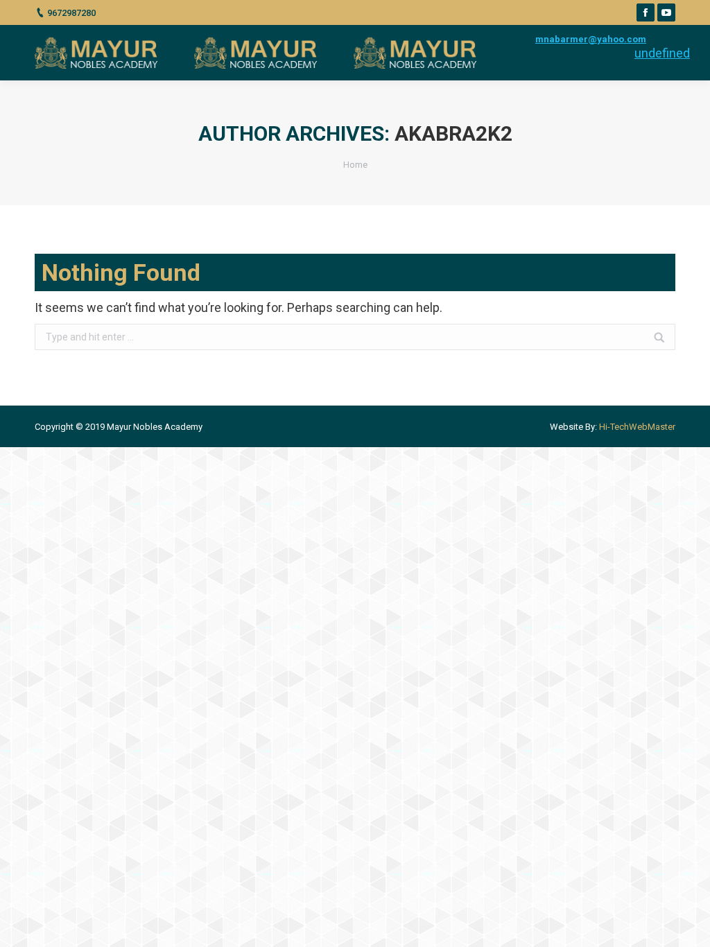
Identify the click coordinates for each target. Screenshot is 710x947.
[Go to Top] (688, 925)
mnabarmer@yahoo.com (590, 39)
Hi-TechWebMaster (637, 427)
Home (355, 164)
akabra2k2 (453, 133)
